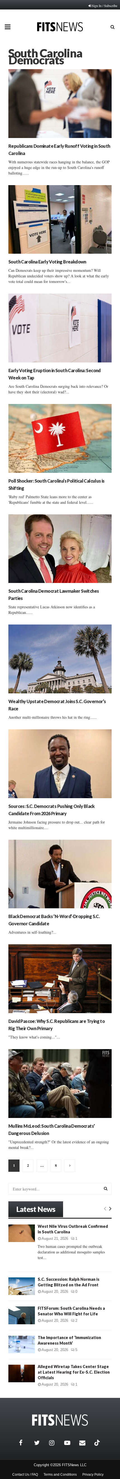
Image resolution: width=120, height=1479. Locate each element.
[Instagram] (55, 1443)
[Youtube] (70, 1443)
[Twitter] (40, 1443)
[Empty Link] (105, 1208)
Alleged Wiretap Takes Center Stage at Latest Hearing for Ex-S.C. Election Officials (74, 1372)
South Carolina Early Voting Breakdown (47, 261)
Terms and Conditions (60, 1474)
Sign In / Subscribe (104, 5)
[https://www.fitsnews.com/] (60, 1420)
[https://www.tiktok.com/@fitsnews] (97, 1443)
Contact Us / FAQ (25, 1474)
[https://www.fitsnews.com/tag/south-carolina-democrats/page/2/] (69, 1166)
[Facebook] (25, 1443)
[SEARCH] (106, 1188)
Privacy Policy (93, 1474)
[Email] (85, 1443)
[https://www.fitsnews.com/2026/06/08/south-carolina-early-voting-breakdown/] (60, 219)
